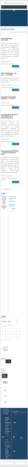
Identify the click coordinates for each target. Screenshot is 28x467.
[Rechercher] (8, 361)
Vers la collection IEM (5, 348)
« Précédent (6, 189)
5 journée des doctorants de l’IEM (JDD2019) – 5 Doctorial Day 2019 (9, 116)
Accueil (15, 32)
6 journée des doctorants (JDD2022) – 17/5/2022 (8, 97)
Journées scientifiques (8, 64)
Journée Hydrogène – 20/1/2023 (7, 39)
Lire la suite (15, 66)
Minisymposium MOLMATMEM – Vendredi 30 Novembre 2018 (9, 152)
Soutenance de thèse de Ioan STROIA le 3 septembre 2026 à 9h (12, 201)
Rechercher (3, 358)
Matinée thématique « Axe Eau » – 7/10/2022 (8, 74)
